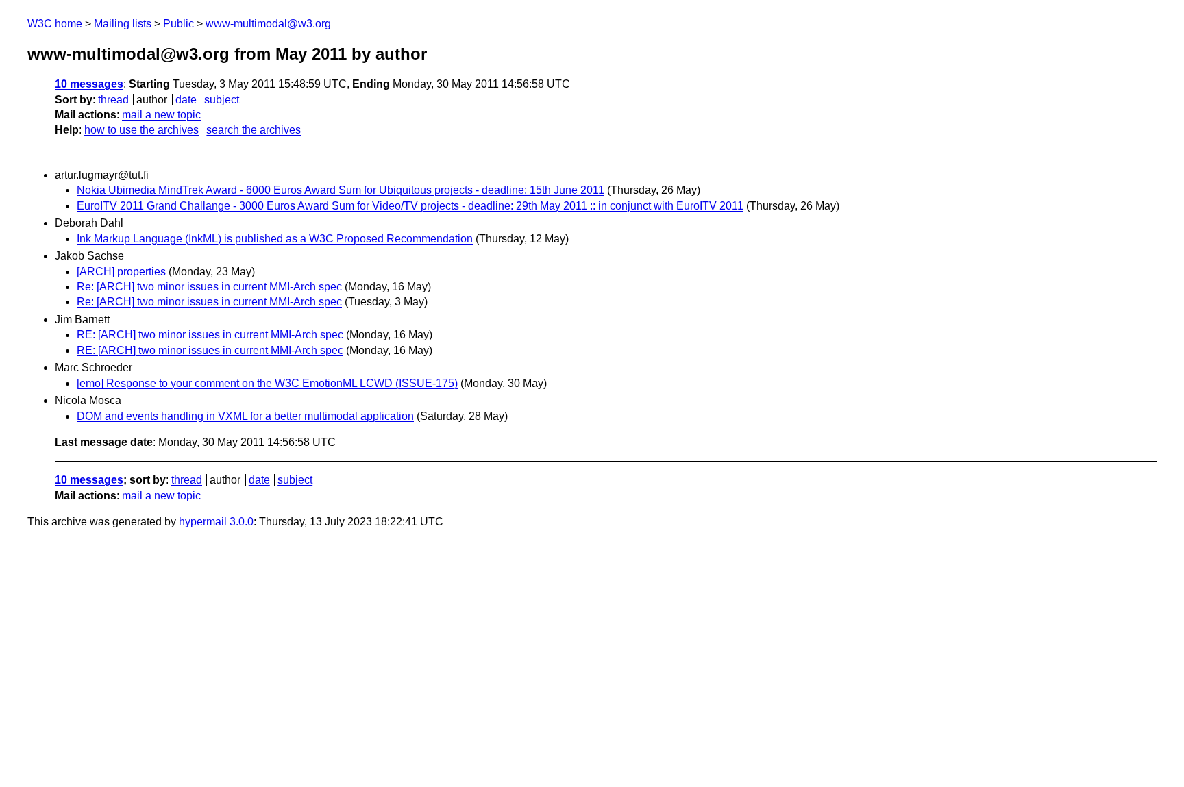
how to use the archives (141, 130)
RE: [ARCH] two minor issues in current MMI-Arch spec (210, 334)
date (186, 99)
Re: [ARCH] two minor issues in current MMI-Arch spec (209, 286)
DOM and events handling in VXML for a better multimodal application (245, 416)
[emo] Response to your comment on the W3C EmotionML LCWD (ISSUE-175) (267, 383)
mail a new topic (161, 115)
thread (113, 99)
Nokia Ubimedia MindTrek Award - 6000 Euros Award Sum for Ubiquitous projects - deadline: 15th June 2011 (340, 190)
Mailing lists (122, 23)
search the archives (253, 130)
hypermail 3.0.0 (216, 521)
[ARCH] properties (121, 271)
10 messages (89, 84)
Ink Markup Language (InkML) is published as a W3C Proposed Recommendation (275, 239)
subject (221, 99)
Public (178, 23)
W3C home (54, 23)
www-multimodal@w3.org (268, 23)
